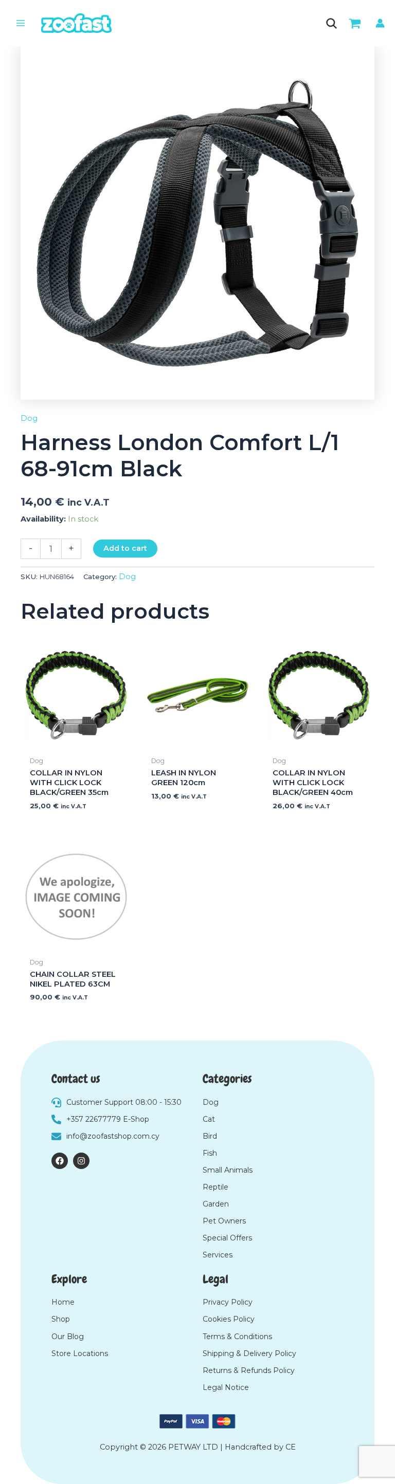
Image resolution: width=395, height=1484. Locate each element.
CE (290, 1447)
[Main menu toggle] (20, 23)
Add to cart (125, 548)
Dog (29, 418)
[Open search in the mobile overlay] (330, 23)
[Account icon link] (380, 23)
